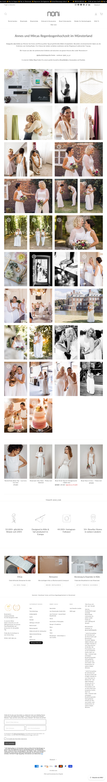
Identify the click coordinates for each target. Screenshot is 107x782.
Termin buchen (12, 21)
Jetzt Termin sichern (87, 585)
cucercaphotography (91, 630)
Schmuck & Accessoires (48, 21)
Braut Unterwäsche (65, 21)
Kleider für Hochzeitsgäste (82, 21)
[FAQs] (20, 564)
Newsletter (53, 608)
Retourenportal (33, 628)
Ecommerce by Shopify (56, 774)
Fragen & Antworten (9, 4)
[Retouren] (53, 564)
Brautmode (23, 21)
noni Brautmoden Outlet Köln (58, 611)
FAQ (30, 608)
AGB (30, 637)
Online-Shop (33, 60)
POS (45, 774)
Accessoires (73, 60)
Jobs (51, 630)
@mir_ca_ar (66, 55)
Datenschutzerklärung (35, 634)
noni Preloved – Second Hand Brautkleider (58, 615)
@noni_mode (57, 500)
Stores (51, 618)
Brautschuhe (34, 21)
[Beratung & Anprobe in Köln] (87, 564)
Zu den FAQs (20, 585)
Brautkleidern (64, 60)
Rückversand (32, 625)
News (51, 627)
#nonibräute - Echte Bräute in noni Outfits (57, 636)
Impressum (32, 639)
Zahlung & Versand (34, 622)
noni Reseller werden (75, 608)
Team (51, 633)
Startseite (34, 595)
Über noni (53, 25)
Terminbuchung (33, 611)
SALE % (96, 21)
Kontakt (31, 619)
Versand (92, 606)
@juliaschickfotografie (44, 55)
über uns (13, 638)
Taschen (82, 60)
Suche (31, 617)
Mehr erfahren (53, 585)
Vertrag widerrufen (36, 642)
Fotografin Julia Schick (13, 44)
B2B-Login (72, 611)
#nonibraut (41, 595)
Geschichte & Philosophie (57, 621)
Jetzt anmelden (9, 743)
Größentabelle (33, 614)
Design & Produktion (55, 624)
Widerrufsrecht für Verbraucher (37, 631)
